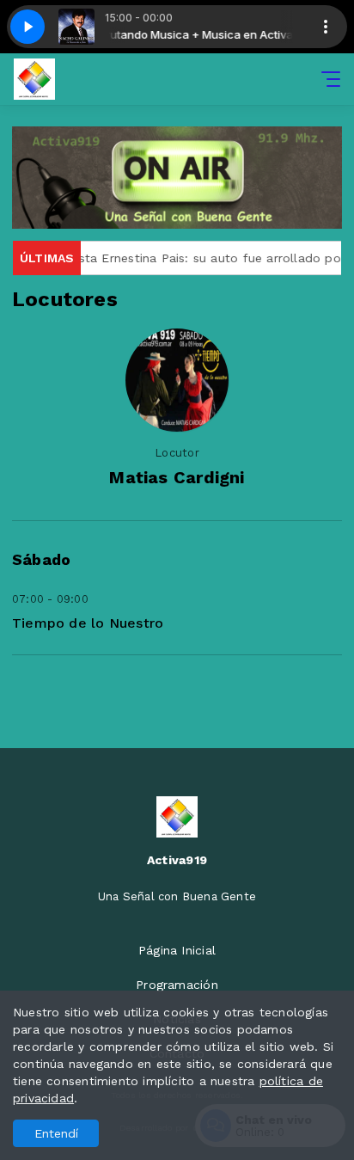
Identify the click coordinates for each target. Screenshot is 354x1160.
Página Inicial (177, 950)
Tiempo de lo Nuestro (87, 623)
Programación (177, 984)
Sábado (41, 559)
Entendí (56, 1133)
